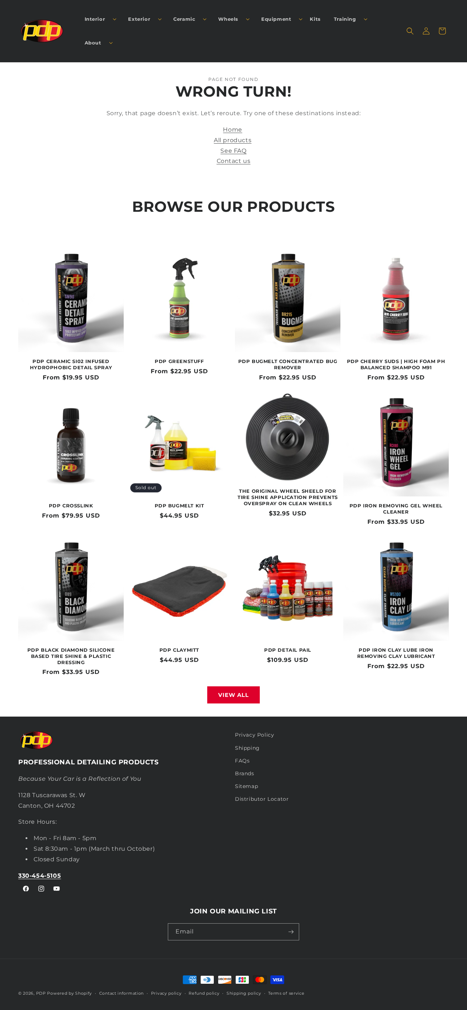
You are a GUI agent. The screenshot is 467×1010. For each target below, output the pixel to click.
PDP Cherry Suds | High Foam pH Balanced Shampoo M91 (396, 364)
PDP (41, 993)
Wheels (228, 19)
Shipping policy (244, 993)
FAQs (242, 760)
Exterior (139, 19)
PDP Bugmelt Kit (179, 505)
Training (345, 19)
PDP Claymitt (179, 650)
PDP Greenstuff (179, 361)
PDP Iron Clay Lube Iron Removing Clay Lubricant (396, 653)
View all (233, 694)
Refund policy (204, 993)
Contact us (234, 160)
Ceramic (184, 19)
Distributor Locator (262, 799)
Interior (95, 19)
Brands (244, 773)
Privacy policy (166, 993)
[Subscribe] (291, 931)
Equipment (276, 19)
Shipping (247, 748)
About (93, 43)
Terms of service (286, 993)
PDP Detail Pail (287, 650)
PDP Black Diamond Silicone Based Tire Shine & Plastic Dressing (71, 656)
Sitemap (246, 786)
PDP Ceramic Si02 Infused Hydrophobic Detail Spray (71, 364)
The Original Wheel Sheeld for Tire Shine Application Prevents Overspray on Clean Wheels (288, 497)
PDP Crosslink (71, 505)
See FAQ (233, 150)
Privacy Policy (254, 735)
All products (232, 140)
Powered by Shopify (69, 993)
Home (232, 129)
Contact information (121, 993)
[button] (98, 19)
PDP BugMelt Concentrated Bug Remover (287, 364)
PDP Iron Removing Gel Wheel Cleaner (396, 509)
